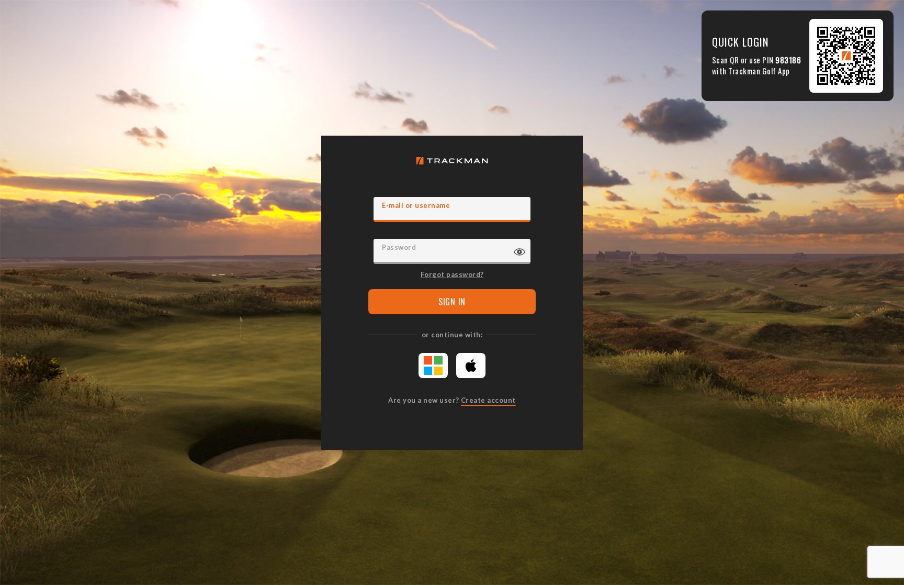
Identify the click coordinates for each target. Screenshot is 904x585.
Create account (488, 400)
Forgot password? (452, 274)
